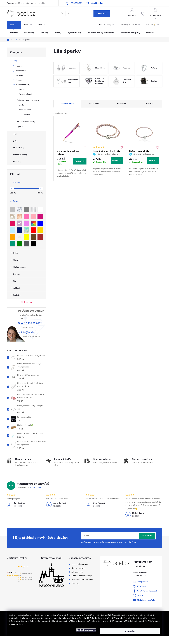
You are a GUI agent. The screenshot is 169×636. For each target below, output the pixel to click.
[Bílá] (40, 209)
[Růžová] (26, 216)
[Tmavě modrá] (19, 230)
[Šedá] (26, 209)
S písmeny (25, 114)
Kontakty (41, 3)
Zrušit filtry (28, 302)
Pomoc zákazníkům (14, 3)
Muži (15, 134)
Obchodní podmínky (80, 564)
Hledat (102, 13)
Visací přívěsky (24, 109)
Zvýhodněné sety (23, 85)
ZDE (21, 624)
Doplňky (19, 126)
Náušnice (19, 66)
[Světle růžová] (33, 216)
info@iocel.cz (142, 581)
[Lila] (19, 223)
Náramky (19, 75)
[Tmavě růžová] (40, 216)
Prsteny (19, 80)
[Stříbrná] (12, 209)
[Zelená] (19, 243)
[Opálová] (26, 230)
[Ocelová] (33, 209)
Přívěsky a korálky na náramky (28, 100)
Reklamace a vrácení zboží (82, 580)
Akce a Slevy (18, 148)
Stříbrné (21, 89)
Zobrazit (116, 160)
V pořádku (130, 631)
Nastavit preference (86, 630)
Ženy (15, 61)
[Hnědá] (40, 237)
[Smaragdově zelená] (12, 243)
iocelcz (140, 595)
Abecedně (148, 104)
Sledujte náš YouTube (146, 600)
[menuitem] (14, 25)
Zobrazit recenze (36, 487)
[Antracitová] (26, 243)
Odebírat (147, 535)
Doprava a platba (78, 568)
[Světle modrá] (12, 230)
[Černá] (33, 243)
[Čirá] (19, 209)
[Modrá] (40, 223)
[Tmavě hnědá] (33, 237)
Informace (30, 3)
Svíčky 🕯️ (17, 161)
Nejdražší (121, 104)
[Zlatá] (40, 230)
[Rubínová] (12, 223)
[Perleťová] (12, 216)
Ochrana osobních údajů (82, 576)
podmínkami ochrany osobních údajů (121, 542)
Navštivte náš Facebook (147, 591)
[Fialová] (26, 223)
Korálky (21, 105)
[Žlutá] (26, 237)
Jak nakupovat (77, 572)
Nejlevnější (94, 104)
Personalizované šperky (25, 122)
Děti (15, 141)
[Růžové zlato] (19, 216)
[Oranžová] (12, 237)
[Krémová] (19, 237)
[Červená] (33, 230)
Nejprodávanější (67, 104)
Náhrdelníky (20, 70)
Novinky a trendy (20, 154)
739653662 (142, 586)
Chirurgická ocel (25, 94)
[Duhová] (33, 223)
